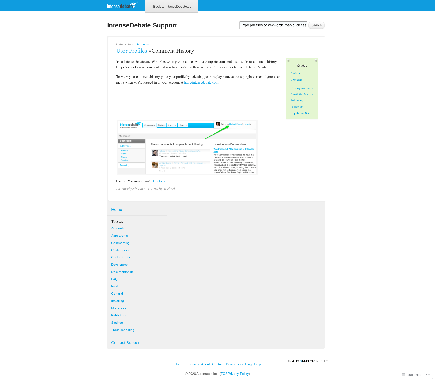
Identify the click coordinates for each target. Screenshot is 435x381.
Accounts (142, 44)
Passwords (297, 107)
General (117, 293)
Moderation (119, 308)
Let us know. (158, 181)
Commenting (120, 243)
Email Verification (302, 94)
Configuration (120, 250)
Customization (121, 257)
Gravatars (296, 79)
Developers (119, 264)
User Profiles (131, 50)
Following (297, 100)
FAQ (114, 279)
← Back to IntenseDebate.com (171, 6)
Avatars (295, 73)
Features (117, 286)
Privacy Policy (238, 374)
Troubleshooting (122, 330)
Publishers (118, 315)
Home (116, 209)
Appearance (120, 235)
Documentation (122, 272)
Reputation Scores (302, 113)
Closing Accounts (302, 88)
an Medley (308, 361)
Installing (117, 301)
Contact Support (126, 342)
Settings (117, 322)
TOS (224, 374)
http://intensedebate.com (201, 82)
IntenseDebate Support (142, 25)
